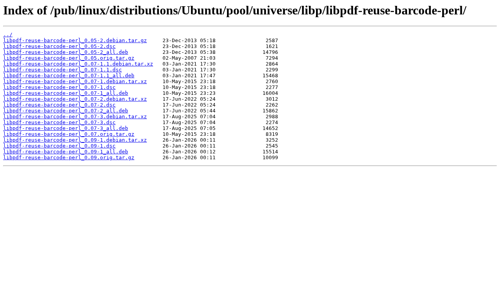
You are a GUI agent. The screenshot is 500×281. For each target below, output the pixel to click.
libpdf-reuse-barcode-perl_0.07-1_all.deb (65, 93)
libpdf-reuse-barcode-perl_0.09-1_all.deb (65, 152)
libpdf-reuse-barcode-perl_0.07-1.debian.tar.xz (75, 81)
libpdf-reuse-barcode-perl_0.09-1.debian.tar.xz (75, 140)
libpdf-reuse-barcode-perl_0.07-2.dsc (59, 105)
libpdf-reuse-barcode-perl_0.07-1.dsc (59, 87)
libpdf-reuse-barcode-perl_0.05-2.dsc (59, 46)
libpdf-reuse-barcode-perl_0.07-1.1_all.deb (68, 75)
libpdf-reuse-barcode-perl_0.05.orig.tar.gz (68, 58)
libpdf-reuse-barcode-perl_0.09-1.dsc (59, 146)
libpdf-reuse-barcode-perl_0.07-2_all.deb (65, 111)
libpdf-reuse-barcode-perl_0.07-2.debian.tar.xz (75, 99)
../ (7, 34)
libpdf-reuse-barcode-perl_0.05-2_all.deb (65, 52)
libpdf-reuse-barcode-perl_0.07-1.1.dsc (62, 70)
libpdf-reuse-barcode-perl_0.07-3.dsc (59, 122)
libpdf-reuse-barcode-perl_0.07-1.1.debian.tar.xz (78, 64)
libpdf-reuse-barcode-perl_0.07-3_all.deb (65, 128)
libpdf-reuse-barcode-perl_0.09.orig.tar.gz (68, 157)
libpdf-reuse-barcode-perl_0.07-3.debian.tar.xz (75, 116)
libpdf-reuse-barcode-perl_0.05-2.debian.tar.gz (75, 40)
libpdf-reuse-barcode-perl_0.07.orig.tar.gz (68, 134)
